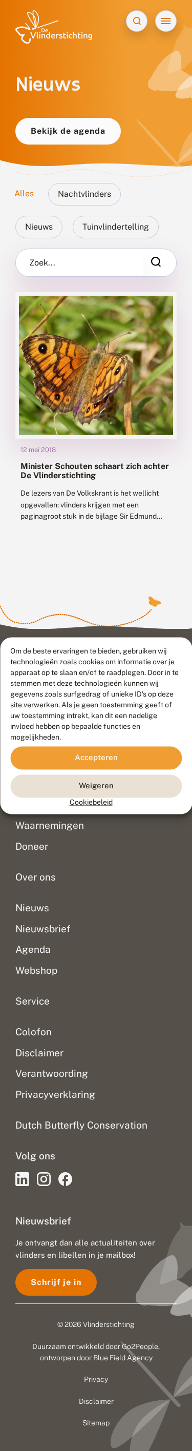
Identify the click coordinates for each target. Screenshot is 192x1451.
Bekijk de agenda (68, 131)
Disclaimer (96, 1401)
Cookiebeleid (91, 802)
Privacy (96, 1379)
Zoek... (42, 263)
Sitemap (96, 1423)
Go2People (140, 1346)
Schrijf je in (56, 1282)
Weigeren (96, 785)
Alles (24, 193)
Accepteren (96, 757)
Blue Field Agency (123, 1358)
